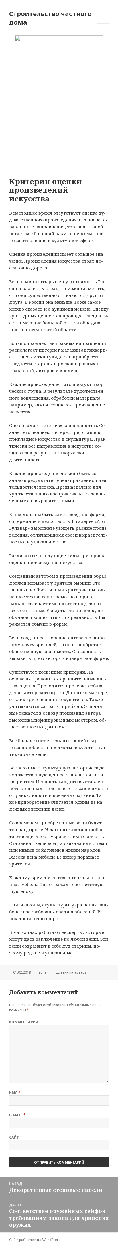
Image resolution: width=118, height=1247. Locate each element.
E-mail (17, 1115)
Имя (15, 1092)
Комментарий (23, 1022)
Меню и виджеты (103, 23)
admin (43, 972)
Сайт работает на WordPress (34, 1239)
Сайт (14, 1137)
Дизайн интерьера (71, 972)
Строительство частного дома (50, 17)
